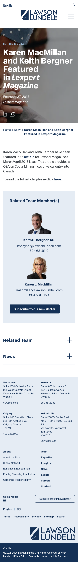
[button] (73, 4)
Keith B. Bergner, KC (38, 240)
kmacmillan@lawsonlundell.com (39, 290)
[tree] (39, 348)
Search (61, 516)
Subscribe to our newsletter (34, 309)
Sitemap (49, 516)
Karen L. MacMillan (39, 284)
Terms (6, 516)
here (57, 179)
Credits (7, 548)
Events (45, 474)
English (8, 5)
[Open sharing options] (12, 114)
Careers (45, 480)
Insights (46, 463)
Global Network (11, 463)
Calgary (7, 413)
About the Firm (11, 457)
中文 (19, 509)
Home (7, 130)
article (29, 156)
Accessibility (21, 516)
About (7, 451)
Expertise (46, 457)
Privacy (36, 516)
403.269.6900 (10, 433)
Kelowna (46, 382)
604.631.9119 (39, 251)
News (17, 130)
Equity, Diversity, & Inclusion (19, 474)
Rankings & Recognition (16, 468)
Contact (46, 486)
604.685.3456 (10, 402)
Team (44, 451)
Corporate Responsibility (17, 479)
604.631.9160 (39, 295)
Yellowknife (47, 413)
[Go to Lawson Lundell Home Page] (39, 15)
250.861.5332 (48, 402)
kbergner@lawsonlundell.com (39, 246)
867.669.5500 (48, 440)
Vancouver (9, 382)
